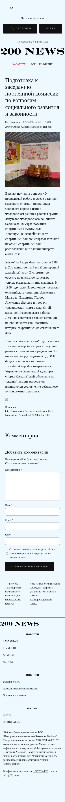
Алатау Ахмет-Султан (17, 126)
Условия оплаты (11, 681)
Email (9, 520)
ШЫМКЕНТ (46, 64)
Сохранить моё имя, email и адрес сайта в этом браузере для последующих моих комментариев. (32, 553)
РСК (33, 64)
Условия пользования (14, 695)
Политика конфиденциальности (20, 688)
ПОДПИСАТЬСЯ (20, 28)
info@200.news (11, 775)
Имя (8, 505)
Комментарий (13, 469)
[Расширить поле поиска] (11, 8)
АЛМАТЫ (8, 654)
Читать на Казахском (32, 18)
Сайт (7, 534)
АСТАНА (8, 661)
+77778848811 (40, 771)
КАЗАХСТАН (19, 64)
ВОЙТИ (51, 28)
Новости (47, 126)
